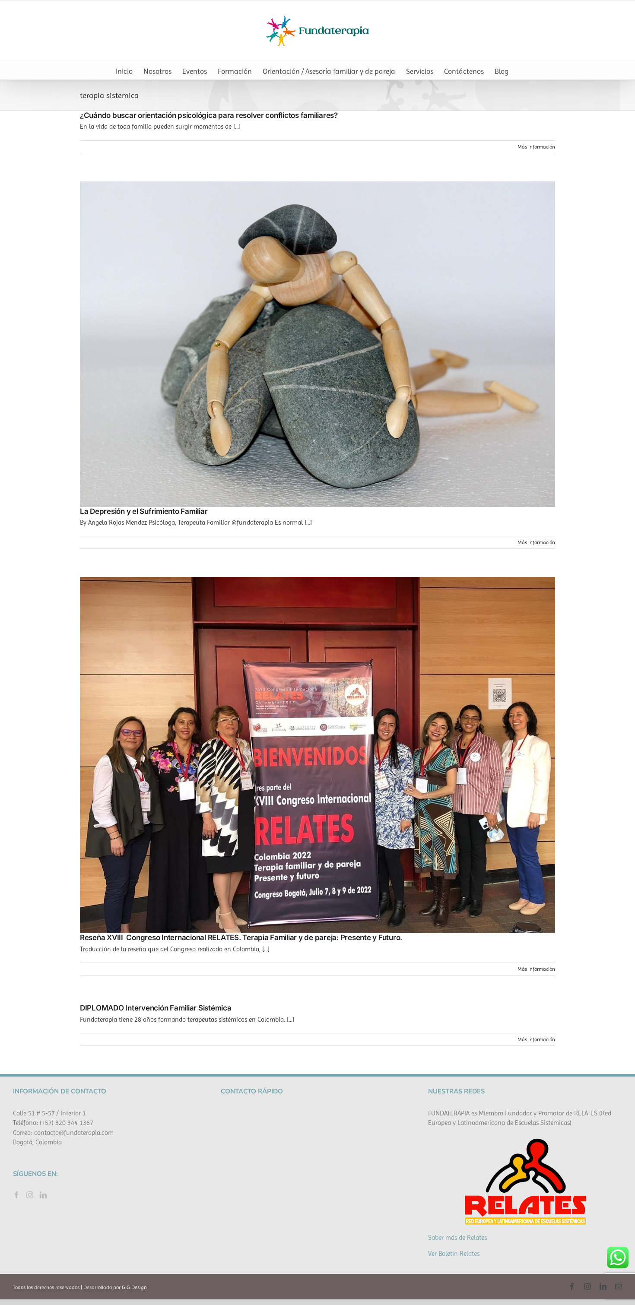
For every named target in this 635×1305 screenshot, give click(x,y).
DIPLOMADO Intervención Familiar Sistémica (156, 1008)
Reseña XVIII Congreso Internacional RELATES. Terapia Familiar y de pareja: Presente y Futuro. (241, 937)
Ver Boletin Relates (453, 1253)
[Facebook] (16, 1194)
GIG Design (134, 1287)
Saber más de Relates (457, 1238)
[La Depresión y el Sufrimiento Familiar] (317, 344)
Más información (536, 147)
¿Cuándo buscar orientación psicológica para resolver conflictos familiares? (209, 115)
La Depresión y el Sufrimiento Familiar (143, 511)
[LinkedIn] (43, 1194)
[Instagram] (29, 1194)
